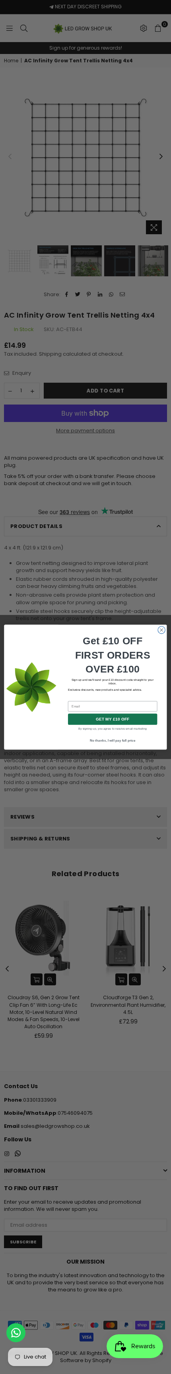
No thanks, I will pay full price (113, 740)
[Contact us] (15, 1332)
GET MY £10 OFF (113, 719)
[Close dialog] (161, 629)
